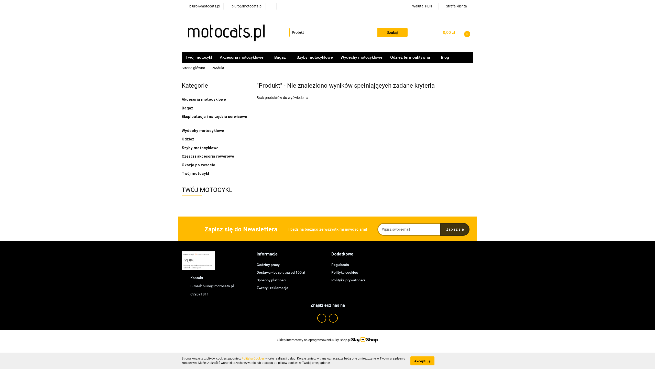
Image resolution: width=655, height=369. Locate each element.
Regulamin (340, 265)
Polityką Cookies (253, 358)
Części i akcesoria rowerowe (208, 156)
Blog (445, 57)
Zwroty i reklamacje (272, 288)
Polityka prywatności (348, 280)
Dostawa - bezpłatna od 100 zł (281, 272)
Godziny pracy (268, 265)
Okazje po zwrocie (198, 165)
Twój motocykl (198, 57)
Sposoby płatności (271, 280)
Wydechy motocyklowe (362, 57)
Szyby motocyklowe (315, 57)
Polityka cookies (344, 272)
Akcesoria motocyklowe (204, 99)
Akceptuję (422, 361)
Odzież (188, 139)
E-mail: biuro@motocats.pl (212, 286)
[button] (267, 254)
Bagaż (188, 108)
